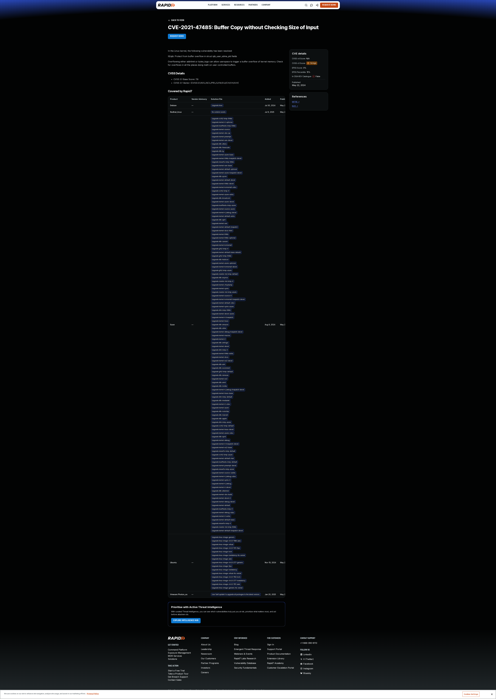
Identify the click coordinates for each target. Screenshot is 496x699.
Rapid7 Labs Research (245, 658)
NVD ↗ (295, 106)
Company (266, 5)
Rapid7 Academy (275, 663)
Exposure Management (179, 652)
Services (226, 5)
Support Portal (274, 649)
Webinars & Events (243, 654)
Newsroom (206, 654)
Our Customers (208, 658)
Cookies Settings (471, 694)
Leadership (206, 649)
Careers (205, 672)
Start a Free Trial (176, 670)
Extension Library (275, 658)
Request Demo (329, 5)
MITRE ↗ (296, 102)
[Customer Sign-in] (317, 5)
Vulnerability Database (245, 663)
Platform (212, 5)
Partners (253, 5)
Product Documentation (279, 654)
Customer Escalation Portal (280, 667)
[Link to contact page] (311, 5)
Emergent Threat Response (247, 649)
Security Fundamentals (245, 667)
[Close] (492, 694)
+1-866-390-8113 (308, 643)
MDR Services (175, 656)
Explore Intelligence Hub (185, 620)
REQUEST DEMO (177, 36)
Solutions (172, 659)
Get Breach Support (178, 677)
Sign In (270, 644)
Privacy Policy (93, 694)
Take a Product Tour (178, 673)
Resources (239, 5)
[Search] (306, 5)
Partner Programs (210, 663)
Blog (236, 644)
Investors (205, 667)
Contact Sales (174, 680)
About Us (205, 644)
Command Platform (177, 649)
